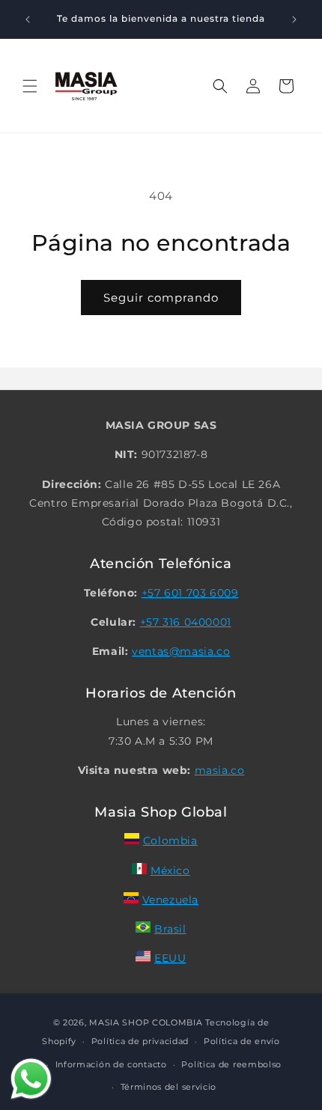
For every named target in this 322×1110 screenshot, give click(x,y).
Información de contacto (111, 1064)
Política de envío (242, 1041)
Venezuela (170, 899)
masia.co (220, 770)
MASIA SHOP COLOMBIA (145, 1022)
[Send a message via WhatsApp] (31, 1079)
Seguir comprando (161, 297)
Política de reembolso (231, 1064)
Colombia (170, 840)
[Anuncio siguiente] (294, 19)
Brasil (170, 929)
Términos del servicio (169, 1087)
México (170, 870)
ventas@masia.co (181, 651)
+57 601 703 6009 (190, 593)
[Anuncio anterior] (27, 19)
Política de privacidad (140, 1041)
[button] (29, 86)
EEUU (170, 958)
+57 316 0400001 (185, 622)
